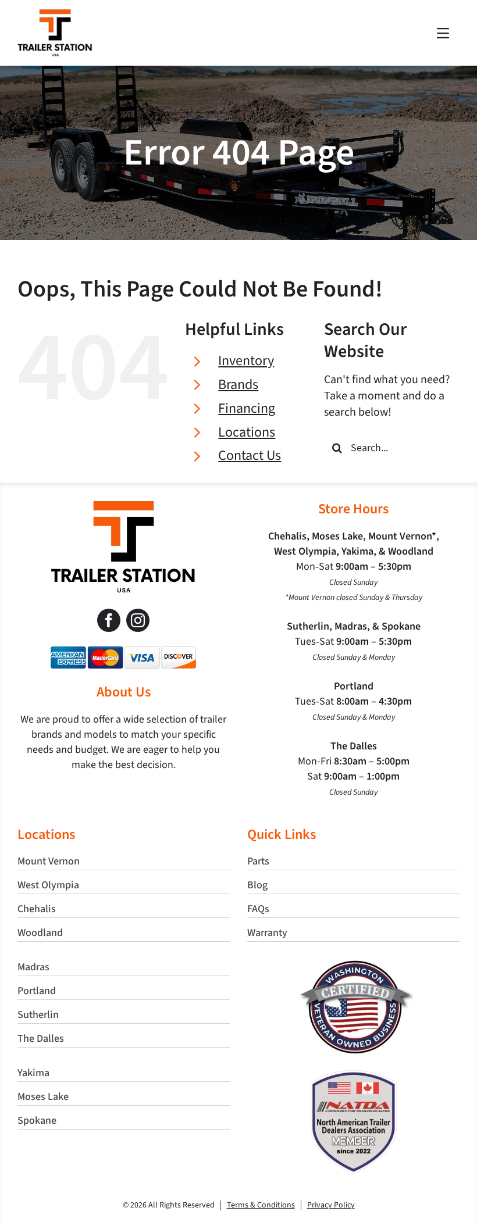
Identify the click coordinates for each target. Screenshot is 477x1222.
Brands (238, 384)
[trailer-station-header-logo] (54, 14)
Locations (246, 432)
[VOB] (353, 965)
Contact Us (249, 455)
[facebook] (108, 620)
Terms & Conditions (261, 1205)
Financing (246, 408)
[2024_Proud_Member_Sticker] (353, 1075)
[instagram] (137, 620)
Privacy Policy (331, 1205)
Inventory (246, 361)
